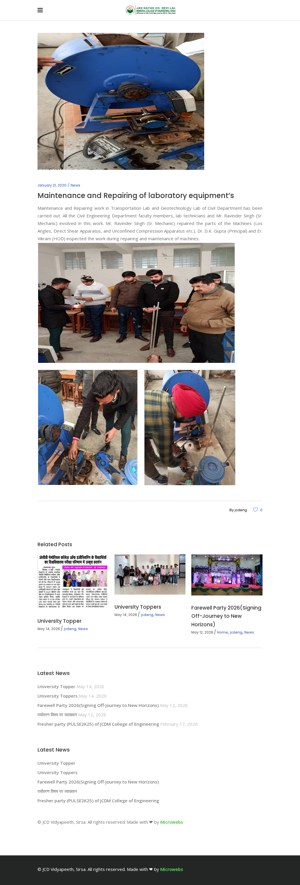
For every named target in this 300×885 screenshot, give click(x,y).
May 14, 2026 (49, 628)
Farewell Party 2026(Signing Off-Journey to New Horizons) (226, 616)
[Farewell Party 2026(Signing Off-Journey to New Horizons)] (226, 574)
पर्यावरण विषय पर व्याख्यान (57, 715)
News (75, 185)
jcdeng (241, 509)
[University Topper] (73, 581)
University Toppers (138, 606)
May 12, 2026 (202, 632)
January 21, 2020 (52, 185)
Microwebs (171, 822)
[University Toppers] (150, 574)
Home (222, 632)
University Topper (59, 621)
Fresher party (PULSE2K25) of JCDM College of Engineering (98, 724)
